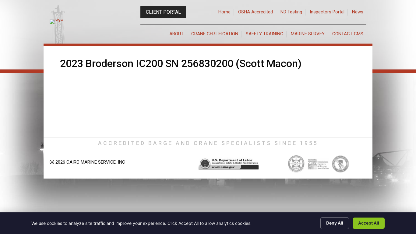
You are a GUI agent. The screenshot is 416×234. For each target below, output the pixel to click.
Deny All (334, 222)
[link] (224, 12)
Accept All (368, 222)
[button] (163, 12)
